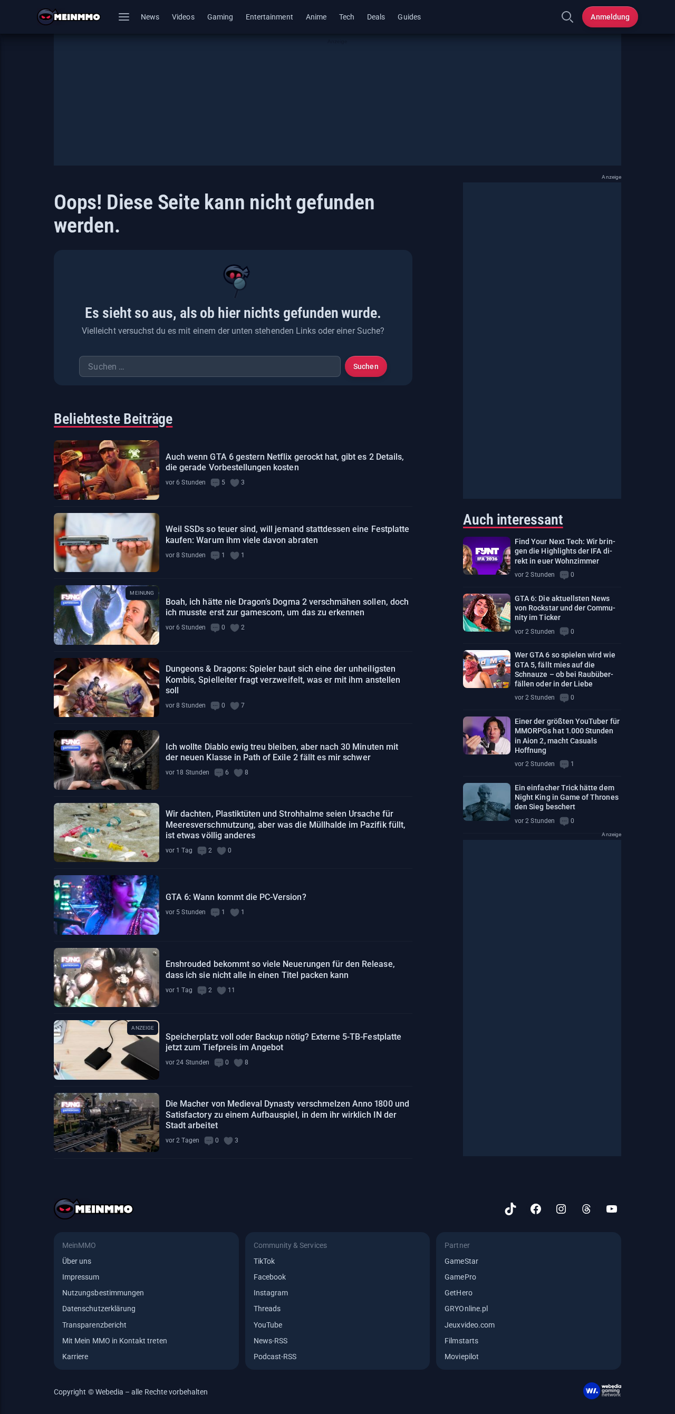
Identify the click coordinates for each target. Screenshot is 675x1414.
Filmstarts (461, 1340)
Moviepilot (462, 1356)
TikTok (264, 1261)
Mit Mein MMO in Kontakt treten (114, 1340)
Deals (376, 17)
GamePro (460, 1277)
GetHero (458, 1293)
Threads (267, 1308)
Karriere (75, 1356)
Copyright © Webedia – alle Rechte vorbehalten (131, 1392)
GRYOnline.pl (466, 1308)
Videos (183, 17)
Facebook (270, 1277)
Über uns (76, 1261)
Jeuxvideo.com (470, 1325)
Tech (346, 17)
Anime (316, 17)
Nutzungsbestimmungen (103, 1293)
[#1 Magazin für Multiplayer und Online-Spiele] (75, 16)
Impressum (81, 1277)
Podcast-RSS (275, 1356)
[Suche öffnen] (567, 16)
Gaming (220, 17)
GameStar (461, 1261)
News (150, 17)
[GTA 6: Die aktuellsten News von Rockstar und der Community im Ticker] (486, 613)
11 (231, 990)
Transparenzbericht (94, 1325)
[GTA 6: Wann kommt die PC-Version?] (106, 905)
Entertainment (269, 17)
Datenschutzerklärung (99, 1308)
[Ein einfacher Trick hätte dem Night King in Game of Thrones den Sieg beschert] (486, 802)
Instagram (271, 1293)
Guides (409, 17)
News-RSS (270, 1340)
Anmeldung (610, 17)
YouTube (268, 1325)
